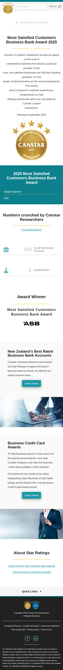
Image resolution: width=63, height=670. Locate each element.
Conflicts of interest (31, 626)
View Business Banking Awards (31, 572)
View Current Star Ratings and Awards (31, 566)
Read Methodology (31, 230)
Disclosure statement (50, 626)
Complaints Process (12, 626)
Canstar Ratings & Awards (32, 22)
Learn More (31, 383)
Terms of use (46, 630)
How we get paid (18, 630)
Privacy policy (33, 630)
